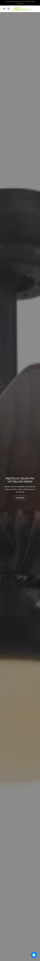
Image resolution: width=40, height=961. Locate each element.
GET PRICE (20, 498)
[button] (4, 9)
